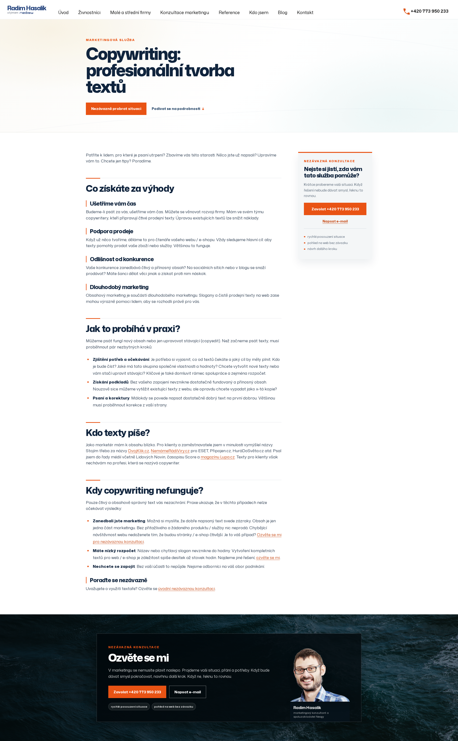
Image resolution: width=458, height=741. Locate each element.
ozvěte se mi (268, 557)
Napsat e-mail (335, 221)
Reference (229, 12)
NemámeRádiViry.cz (170, 450)
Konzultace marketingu (184, 12)
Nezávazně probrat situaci (116, 108)
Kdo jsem (258, 12)
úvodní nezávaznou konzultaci (186, 588)
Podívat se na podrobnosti (178, 108)
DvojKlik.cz (138, 450)
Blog (282, 12)
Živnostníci (89, 12)
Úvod (63, 12)
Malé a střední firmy (130, 12)
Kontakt (305, 12)
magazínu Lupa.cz (218, 457)
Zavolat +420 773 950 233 (335, 209)
